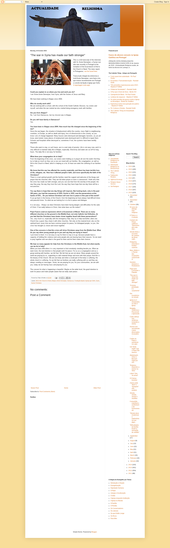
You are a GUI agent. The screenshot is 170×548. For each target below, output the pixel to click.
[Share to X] (65, 278)
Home (66, 388)
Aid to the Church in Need (43, 280)
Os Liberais (114, 511)
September (134, 436)
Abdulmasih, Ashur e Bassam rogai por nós (134, 358)
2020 (130, 178)
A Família (114, 503)
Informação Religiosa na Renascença (115, 166)
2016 (130, 190)
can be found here (90, 71)
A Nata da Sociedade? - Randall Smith (124, 89)
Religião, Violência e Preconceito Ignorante (134, 311)
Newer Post (35, 388)
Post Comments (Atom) (47, 391)
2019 (130, 181)
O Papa (113, 490)
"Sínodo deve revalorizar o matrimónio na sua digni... (134, 417)
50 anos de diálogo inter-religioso (134, 209)
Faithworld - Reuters (114, 176)
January (133, 461)
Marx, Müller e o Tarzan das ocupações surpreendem (135, 254)
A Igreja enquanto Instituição (120, 498)
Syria (97, 280)
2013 (130, 467)
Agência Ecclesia (116, 179)
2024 (130, 166)
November (133, 200)
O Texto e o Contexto (134, 216)
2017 (130, 187)
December (133, 195)
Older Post (97, 388)
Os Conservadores (117, 508)
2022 (130, 172)
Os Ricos (114, 516)
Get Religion (115, 186)
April (132, 452)
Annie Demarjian (61, 280)
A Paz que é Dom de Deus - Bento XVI (123, 92)
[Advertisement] (65, 368)
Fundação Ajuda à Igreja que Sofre (85, 280)
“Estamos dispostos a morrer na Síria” (134, 368)
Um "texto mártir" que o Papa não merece (135, 349)
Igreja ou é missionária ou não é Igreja (135, 302)
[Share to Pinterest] (69, 278)
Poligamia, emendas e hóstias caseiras (134, 244)
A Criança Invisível (133, 379)
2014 (130, 465)
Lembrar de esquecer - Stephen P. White (124, 97)
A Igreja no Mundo (117, 501)
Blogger (94, 532)
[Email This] (60, 278)
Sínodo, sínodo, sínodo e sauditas (134, 395)
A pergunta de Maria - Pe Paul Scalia (123, 94)
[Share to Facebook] (67, 278)
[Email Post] (56, 277)
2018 (130, 184)
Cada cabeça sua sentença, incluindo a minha (134, 320)
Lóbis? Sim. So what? (134, 374)
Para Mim (114, 518)
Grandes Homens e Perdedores (135, 264)
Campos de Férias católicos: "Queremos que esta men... (134, 224)
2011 (130, 473)
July (131, 443)
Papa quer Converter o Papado (135, 270)
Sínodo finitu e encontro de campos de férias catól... (135, 235)
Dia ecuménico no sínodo (134, 295)
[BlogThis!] (62, 278)
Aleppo (54, 280)
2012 (130, 470)
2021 (130, 175)
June (132, 446)
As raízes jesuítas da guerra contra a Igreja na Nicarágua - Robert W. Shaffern (125, 100)
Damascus (70, 280)
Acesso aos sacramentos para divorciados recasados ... (135, 331)
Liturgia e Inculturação (118, 493)
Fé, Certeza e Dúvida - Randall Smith (123, 108)
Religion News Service (115, 183)
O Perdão (114, 506)
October (133, 204)
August (132, 441)
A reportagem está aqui (81, 85)
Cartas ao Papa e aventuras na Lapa (134, 341)
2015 (130, 192)
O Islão (113, 496)
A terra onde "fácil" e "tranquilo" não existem (134, 386)
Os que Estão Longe (117, 513)
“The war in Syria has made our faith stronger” (134, 278)
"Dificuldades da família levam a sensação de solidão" (134, 428)
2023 (130, 169)
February (133, 458)
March (132, 455)
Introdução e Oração (117, 483)
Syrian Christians (36, 283)
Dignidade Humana (117, 488)
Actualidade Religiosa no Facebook (115, 160)
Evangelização (116, 485)
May (131, 449)
